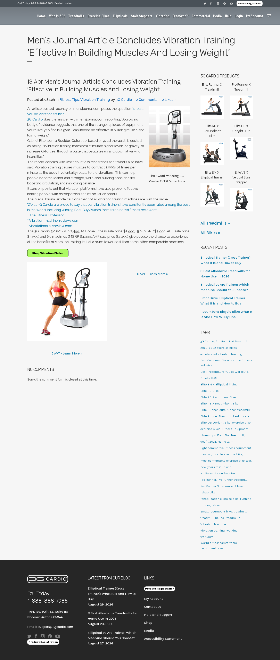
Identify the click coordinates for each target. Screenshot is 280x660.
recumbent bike (232, 486)
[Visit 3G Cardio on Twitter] (207, 3)
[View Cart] (268, 16)
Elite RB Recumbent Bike (218, 397)
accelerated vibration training (221, 354)
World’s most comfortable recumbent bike (218, 545)
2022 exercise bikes (223, 347)
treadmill (240, 511)
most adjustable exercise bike (221, 454)
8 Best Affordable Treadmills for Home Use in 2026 (112, 615)
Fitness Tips (69, 100)
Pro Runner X (209, 486)
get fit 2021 (208, 441)
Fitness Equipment (235, 429)
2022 (203, 347)
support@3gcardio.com (55, 627)
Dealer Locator (63, 3)
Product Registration (249, 3)
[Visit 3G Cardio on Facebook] (213, 3)
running (246, 498)
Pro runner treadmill (232, 479)
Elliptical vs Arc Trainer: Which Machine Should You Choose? (112, 635)
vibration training (212, 530)
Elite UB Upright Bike (215, 422)
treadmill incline (212, 517)
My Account (153, 598)
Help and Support (158, 614)
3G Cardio (124, 100)
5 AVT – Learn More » (67, 353)
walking (232, 530)
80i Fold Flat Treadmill (232, 341)
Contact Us (153, 606)
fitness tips (208, 435)
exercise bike (241, 422)
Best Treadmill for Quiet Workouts (224, 371)
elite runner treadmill (235, 409)
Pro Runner (208, 479)
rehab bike (207, 492)
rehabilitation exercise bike (219, 498)
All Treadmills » (215, 223)
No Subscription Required (218, 473)
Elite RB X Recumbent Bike (219, 403)
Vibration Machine (213, 524)
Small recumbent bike (216, 511)
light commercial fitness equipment (225, 448)
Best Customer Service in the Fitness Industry (226, 363)
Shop (148, 622)
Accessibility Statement (163, 638)
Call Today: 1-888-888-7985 (35, 3)
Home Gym (225, 441)
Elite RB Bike (209, 390)
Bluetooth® (208, 378)
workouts (206, 536)
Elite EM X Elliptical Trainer (219, 384)
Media (149, 630)
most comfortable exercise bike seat (225, 460)
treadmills (233, 517)
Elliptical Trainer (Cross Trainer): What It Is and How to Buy (112, 593)
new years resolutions (215, 467)
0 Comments (146, 100)
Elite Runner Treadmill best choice (224, 416)
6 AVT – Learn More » (152, 274)
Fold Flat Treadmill (230, 435)
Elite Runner (209, 409)
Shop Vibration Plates (48, 253)
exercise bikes (210, 429)
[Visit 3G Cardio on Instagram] (220, 3)
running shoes (210, 505)
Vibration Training (95, 100)
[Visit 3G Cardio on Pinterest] (226, 3)
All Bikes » (210, 232)
